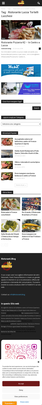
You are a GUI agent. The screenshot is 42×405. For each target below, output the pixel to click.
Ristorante (5, 209)
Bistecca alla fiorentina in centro (11, 321)
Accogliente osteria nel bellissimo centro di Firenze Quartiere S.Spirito (25, 141)
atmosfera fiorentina (12, 316)
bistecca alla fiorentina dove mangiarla (18, 329)
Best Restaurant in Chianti (15, 310)
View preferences (21, 397)
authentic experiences (18, 324)
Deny (21, 390)
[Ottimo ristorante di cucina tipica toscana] (7, 165)
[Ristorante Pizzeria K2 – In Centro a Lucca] (21, 30)
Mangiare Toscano (28, 231)
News (3, 38)
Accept (21, 384)
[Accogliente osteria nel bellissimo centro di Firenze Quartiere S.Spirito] (7, 142)
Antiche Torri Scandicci (13, 318)
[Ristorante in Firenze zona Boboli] (10, 203)
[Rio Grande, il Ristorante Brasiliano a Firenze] (31, 203)
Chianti (4, 231)
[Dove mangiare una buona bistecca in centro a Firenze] (7, 176)
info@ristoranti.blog (17, 294)
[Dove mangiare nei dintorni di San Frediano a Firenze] (31, 225)
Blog (24, 209)
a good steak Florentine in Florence (23, 326)
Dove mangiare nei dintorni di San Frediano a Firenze (31, 236)
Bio (15, 331)
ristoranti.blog (6, 48)
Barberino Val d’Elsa (7, 331)
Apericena (26, 310)
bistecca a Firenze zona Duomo (30, 318)
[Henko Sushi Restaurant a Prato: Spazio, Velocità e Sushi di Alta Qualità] (7, 154)
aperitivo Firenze (13, 313)
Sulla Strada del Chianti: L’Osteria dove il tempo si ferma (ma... (10, 236)
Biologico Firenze (6, 326)
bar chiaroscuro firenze (32, 324)
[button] (38, 362)
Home (3, 9)
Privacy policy (24, 402)
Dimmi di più (20, 185)
